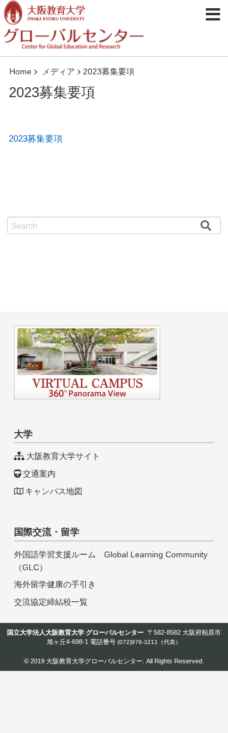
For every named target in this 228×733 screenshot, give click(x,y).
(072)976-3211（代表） (149, 642)
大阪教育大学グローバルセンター (94, 661)
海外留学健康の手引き (55, 584)
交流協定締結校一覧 (51, 602)
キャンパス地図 (53, 491)
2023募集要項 (36, 138)
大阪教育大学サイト (63, 456)
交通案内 (39, 473)
